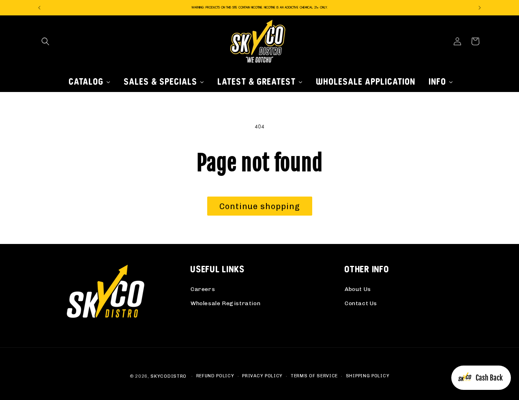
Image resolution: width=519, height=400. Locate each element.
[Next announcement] (480, 7)
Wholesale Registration (225, 303)
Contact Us (361, 303)
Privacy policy (262, 376)
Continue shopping (259, 206)
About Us (358, 289)
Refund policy (215, 376)
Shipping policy (368, 376)
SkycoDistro (168, 376)
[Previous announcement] (39, 7)
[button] (45, 41)
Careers (203, 289)
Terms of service (314, 376)
